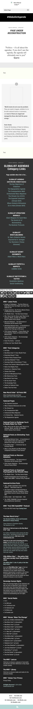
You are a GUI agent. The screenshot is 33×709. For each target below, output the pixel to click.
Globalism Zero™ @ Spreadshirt (12, 641)
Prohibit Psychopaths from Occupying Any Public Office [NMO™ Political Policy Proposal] (16, 477)
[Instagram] (18, 292)
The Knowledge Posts (10, 383)
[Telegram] (1, 292)
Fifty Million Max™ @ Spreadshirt (13, 636)
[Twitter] (24, 292)
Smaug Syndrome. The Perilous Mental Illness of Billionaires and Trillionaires (17, 310)
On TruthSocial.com (9, 605)
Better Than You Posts (10, 387)
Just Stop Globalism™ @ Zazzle (12, 648)
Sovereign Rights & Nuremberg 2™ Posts (15, 362)
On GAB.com (7, 603)
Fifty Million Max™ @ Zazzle (12, 638)
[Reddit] (14, 292)
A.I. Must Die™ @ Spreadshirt (12, 631)
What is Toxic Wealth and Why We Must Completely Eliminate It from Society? (15, 449)
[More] (14, 296)
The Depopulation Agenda (11, 417)
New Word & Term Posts (11, 378)
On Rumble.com (8, 612)
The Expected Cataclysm (11, 403)
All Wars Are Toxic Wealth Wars (12, 343)
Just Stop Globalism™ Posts (12, 360)
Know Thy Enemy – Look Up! (12, 341)
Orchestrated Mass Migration (12, 413)
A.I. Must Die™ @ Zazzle (10, 634)
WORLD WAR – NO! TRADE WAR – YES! (15, 497)
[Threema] (31, 292)
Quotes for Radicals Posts (11, 385)
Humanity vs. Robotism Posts (12, 369)
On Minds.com (8, 610)
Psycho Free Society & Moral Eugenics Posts (16, 364)
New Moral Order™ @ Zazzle (12, 629)
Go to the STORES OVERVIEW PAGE (14, 620)
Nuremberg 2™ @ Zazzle (11, 650)
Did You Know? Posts (10, 381)
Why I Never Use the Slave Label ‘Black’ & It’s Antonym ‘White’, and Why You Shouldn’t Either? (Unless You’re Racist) (16, 317)
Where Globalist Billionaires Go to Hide (15, 406)
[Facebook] (28, 292)
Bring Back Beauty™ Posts (11, 355)
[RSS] (11, 292)
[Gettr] (8, 292)
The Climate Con (9, 408)
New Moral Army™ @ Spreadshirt (13, 622)
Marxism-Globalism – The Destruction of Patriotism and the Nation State (15, 322)
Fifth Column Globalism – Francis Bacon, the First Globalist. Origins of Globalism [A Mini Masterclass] (16, 332)
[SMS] (1, 296)
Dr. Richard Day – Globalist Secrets (13, 415)
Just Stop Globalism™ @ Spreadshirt (14, 645)
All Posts (6, 350)
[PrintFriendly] (11, 296)
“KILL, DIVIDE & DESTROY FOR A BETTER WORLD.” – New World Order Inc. (15, 486)
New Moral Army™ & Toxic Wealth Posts (15, 353)
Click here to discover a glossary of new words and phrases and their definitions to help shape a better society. (16, 663)
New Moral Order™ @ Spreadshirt (13, 627)
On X (5, 601)
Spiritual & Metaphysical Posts (12, 374)
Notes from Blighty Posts (11, 367)
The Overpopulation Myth (11, 410)
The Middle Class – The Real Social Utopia (16, 314)
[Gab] (4, 292)
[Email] (4, 296)
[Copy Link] (8, 296)
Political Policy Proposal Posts (12, 357)
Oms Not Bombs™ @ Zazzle (11, 654)
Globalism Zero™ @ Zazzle (11, 643)
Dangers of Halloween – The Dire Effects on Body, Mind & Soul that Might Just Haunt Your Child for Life (16, 306)
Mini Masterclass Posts (10, 376)
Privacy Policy (7, 680)
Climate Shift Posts (9, 371)
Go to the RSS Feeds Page (11, 508)
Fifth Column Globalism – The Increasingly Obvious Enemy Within (16, 337)
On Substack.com (9, 608)
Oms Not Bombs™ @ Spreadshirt (13, 652)
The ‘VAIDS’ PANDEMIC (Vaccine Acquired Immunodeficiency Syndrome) (15, 500)
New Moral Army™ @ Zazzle (11, 624)
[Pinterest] (21, 292)
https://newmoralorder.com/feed (12, 395)
